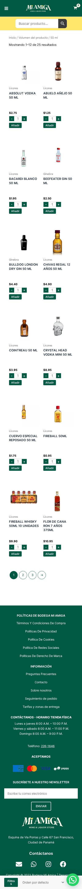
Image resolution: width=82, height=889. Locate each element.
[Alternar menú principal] (6, 8)
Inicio (12, 37)
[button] (41, 806)
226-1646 (48, 746)
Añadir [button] (15, 125)
